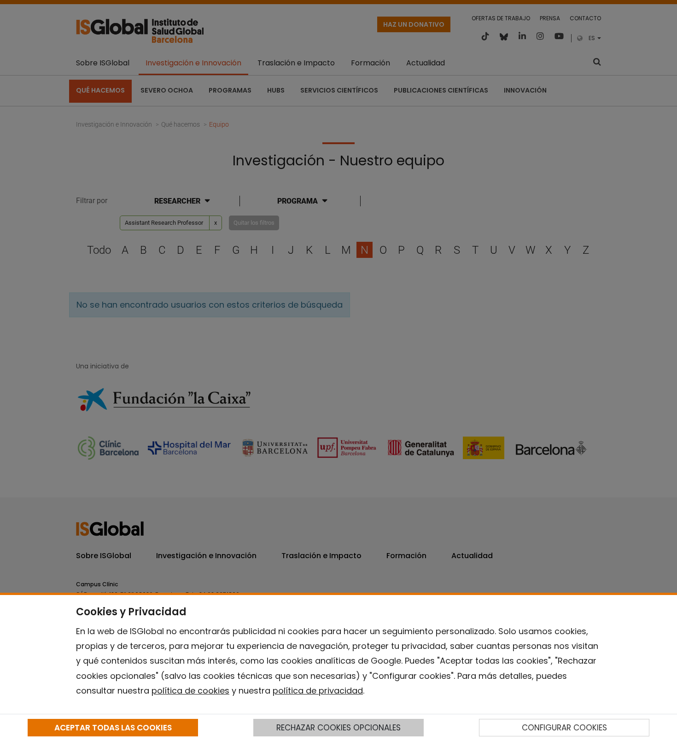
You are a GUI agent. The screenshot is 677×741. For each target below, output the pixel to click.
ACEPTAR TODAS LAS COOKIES (113, 727)
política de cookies (190, 690)
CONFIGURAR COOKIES (564, 727)
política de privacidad (318, 690)
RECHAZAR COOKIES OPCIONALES (338, 727)
